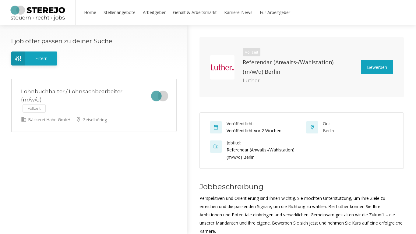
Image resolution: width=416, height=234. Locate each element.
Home (90, 12)
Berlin (328, 130)
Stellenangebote (120, 12)
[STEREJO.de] (38, 18)
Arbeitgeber (154, 12)
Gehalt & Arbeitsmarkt (195, 12)
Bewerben (377, 67)
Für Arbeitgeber (275, 12)
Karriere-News (238, 12)
